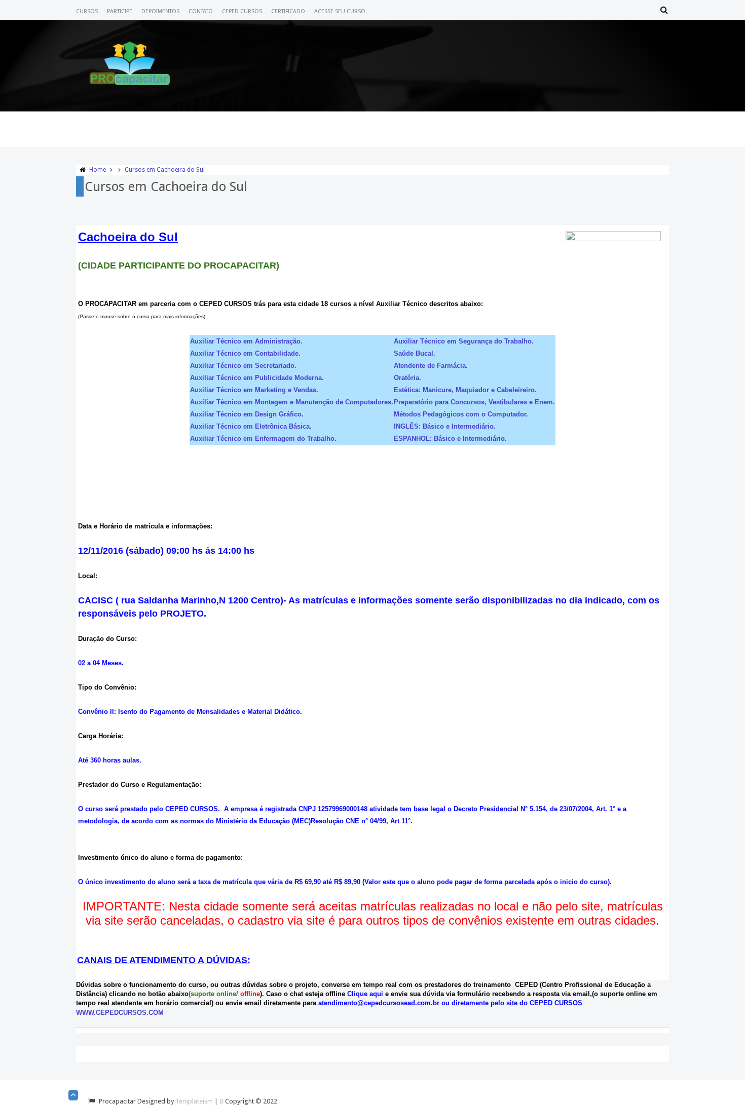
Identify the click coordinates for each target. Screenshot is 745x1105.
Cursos (87, 11)
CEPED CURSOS (242, 11)
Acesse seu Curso (339, 11)
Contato (201, 11)
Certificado (288, 11)
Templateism (194, 1101)
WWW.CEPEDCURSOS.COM (120, 1012)
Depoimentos (160, 11)
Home (97, 169)
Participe (119, 11)
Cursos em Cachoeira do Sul (165, 169)
